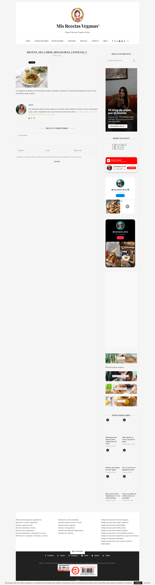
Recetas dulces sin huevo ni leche (70, 522)
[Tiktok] (124, 41)
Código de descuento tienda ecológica (114, 530)
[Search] (128, 41)
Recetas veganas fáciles (24, 525)
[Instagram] (117, 41)
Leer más (147, 583)
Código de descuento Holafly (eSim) (113, 528)
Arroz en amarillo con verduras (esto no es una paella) (129, 496)
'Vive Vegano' (80, 112)
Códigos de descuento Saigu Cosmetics (114, 522)
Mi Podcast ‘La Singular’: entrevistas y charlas (31, 536)
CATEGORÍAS (72, 41)
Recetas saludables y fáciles (25, 528)
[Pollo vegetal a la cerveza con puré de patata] (129, 427)
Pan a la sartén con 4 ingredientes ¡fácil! (129, 469)
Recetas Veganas (57, 41)
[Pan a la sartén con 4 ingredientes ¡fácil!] (129, 457)
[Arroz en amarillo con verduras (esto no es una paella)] (129, 483)
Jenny (30, 105)
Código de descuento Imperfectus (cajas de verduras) (119, 536)
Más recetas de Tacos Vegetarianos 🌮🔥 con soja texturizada (113, 496)
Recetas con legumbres (66, 528)
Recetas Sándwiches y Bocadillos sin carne (30, 533)
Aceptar (138, 583)
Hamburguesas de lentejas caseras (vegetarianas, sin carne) (111, 440)
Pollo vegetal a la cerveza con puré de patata (128, 439)
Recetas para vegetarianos (25, 530)
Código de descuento (108, 533)
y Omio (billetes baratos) (124, 533)
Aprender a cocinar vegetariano (27, 522)
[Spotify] (122, 41)
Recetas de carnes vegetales (68, 520)
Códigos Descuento (42, 41)
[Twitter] (114, 41)
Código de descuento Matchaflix (112, 538)
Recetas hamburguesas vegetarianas (28, 520)
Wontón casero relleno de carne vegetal (113, 469)
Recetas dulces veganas (66, 525)
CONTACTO (95, 41)
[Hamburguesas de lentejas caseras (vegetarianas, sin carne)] (113, 427)
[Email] (119, 41)
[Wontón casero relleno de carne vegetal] (113, 457)
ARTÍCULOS (83, 41)
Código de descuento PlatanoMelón (113, 525)
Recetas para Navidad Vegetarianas (70, 530)
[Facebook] (112, 41)
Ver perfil (120, 195)
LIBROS (105, 41)
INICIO (28, 41)
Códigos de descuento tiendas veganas (114, 520)
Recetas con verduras (65, 533)
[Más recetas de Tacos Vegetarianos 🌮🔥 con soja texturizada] (113, 483)
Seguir (120, 238)
